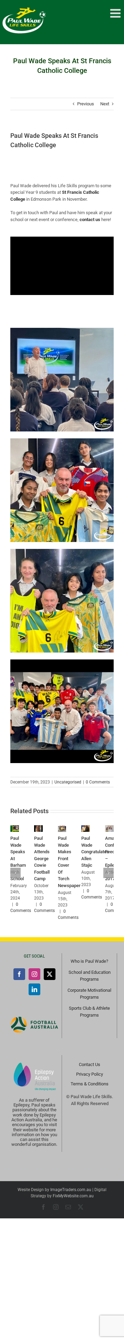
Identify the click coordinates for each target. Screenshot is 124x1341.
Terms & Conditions (89, 1083)
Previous (85, 103)
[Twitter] (49, 974)
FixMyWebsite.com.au (73, 1195)
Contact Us (89, 1064)
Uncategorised (67, 782)
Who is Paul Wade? (89, 961)
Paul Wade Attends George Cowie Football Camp (42, 858)
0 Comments (98, 782)
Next (104, 103)
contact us (90, 219)
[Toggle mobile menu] (116, 13)
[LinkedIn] (34, 989)
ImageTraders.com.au (70, 1189)
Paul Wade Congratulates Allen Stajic (95, 852)
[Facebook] (19, 974)
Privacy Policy (89, 1074)
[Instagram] (34, 974)
